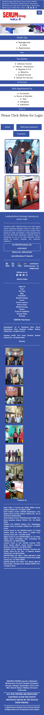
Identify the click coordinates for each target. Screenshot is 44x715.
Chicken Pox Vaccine (24, 78)
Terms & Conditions (22, 311)
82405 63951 (16, 6)
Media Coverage (22, 307)
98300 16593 (16, 8)
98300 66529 (14, 4)
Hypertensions (24, 48)
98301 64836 (33, 4)
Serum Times (22, 305)
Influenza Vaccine (24, 64)
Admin (7, 127)
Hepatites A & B (24, 69)
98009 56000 (35, 6)
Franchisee (21, 134)
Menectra (24, 72)
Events (22, 309)
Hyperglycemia (24, 42)
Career (22, 300)
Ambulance (24, 105)
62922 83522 (17, 1)
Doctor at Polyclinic (24, 96)
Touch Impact (34, 709)
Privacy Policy (22, 314)
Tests (24, 99)
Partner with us (22, 302)
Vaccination (24, 93)
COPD (24, 45)
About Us (22, 287)
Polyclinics (22, 296)
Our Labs (22, 291)
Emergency (24, 102)
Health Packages (22, 298)
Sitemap (22, 316)
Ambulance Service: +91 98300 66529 (34, 266)
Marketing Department (29, 127)
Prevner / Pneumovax (24, 67)
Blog (22, 293)
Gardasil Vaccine (24, 75)
